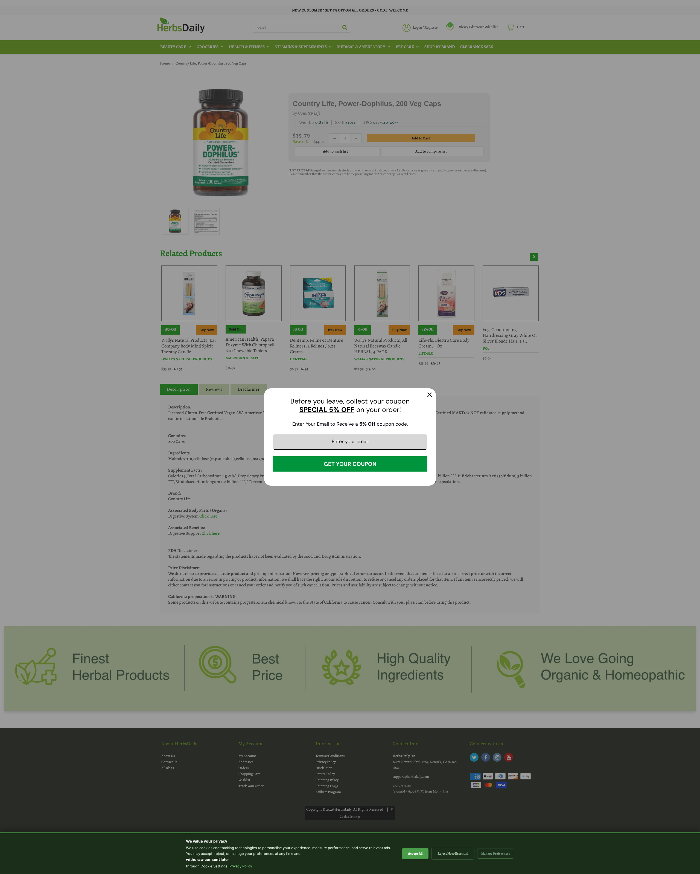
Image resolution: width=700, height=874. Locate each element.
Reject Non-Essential (453, 853)
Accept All (415, 853)
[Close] (429, 394)
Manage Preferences (495, 853)
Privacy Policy (240, 866)
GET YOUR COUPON (350, 463)
